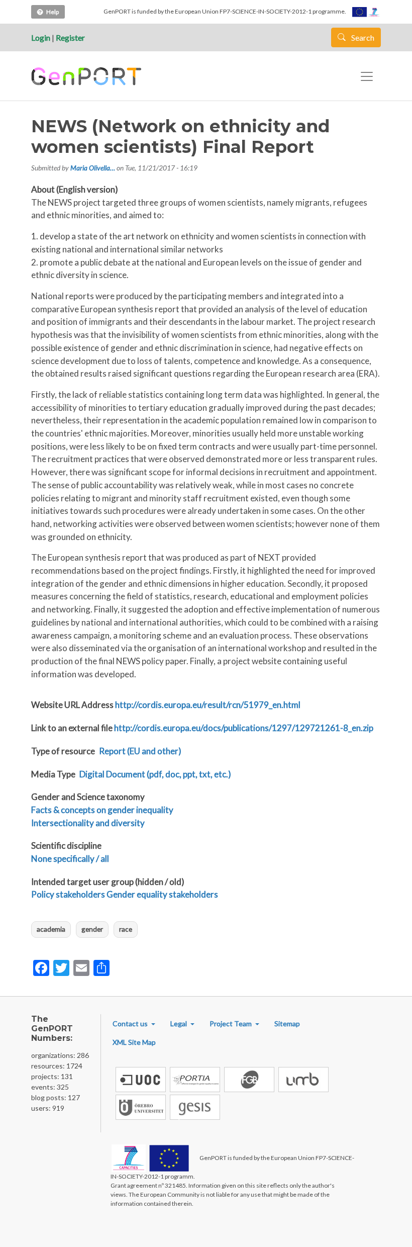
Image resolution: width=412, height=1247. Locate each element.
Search (362, 37)
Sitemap (287, 1023)
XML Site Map (134, 1042)
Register (70, 37)
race (125, 929)
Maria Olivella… (92, 167)
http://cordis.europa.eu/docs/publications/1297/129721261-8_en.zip (243, 728)
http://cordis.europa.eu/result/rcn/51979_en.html (207, 704)
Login (40, 37)
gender (92, 929)
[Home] (87, 76)
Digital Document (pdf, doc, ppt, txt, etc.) (155, 774)
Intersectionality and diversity (88, 823)
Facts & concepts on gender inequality (102, 810)
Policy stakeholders (68, 894)
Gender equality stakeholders (162, 894)
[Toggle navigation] (367, 76)
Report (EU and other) (140, 751)
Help (52, 12)
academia (51, 929)
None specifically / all (70, 858)
